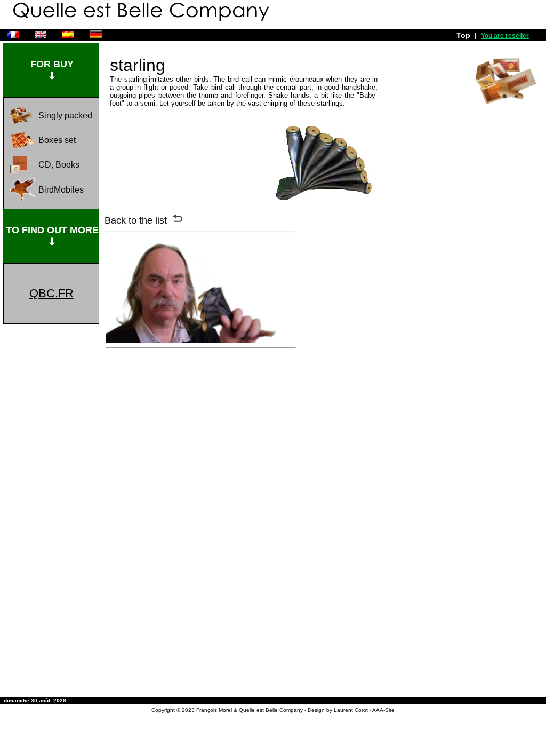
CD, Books (58, 164)
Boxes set (57, 140)
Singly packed (65, 115)
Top (463, 35)
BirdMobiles (61, 189)
